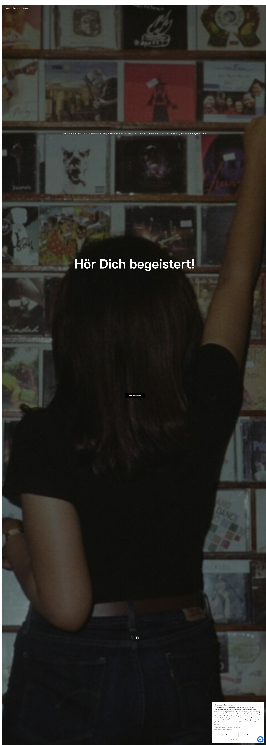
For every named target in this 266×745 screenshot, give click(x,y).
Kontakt (26, 8)
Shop (8, 8)
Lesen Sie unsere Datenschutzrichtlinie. (227, 727)
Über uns (16, 8)
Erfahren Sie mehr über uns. (223, 730)
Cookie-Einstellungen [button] (238, 740)
